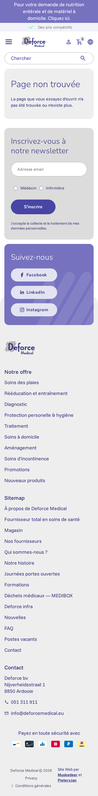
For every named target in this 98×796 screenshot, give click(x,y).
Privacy (31, 778)
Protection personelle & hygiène (39, 415)
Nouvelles (15, 617)
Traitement (16, 426)
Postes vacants (20, 639)
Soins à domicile (21, 437)
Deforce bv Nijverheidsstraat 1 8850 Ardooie (24, 684)
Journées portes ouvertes (32, 574)
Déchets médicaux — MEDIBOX (38, 595)
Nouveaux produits (24, 480)
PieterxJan (67, 780)
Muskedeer (68, 774)
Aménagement (20, 448)
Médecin (28, 188)
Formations (16, 584)
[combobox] (38, 58)
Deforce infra (18, 606)
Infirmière (55, 188)
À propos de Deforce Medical (35, 508)
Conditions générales (33, 785)
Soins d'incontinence (26, 458)
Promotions (17, 469)
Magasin (13, 530)
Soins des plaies (21, 382)
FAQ (8, 628)
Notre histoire (19, 563)
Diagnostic (15, 404)
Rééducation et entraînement (36, 393)
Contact (12, 650)
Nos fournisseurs (23, 541)
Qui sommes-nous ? (25, 552)
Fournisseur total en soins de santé (42, 519)
